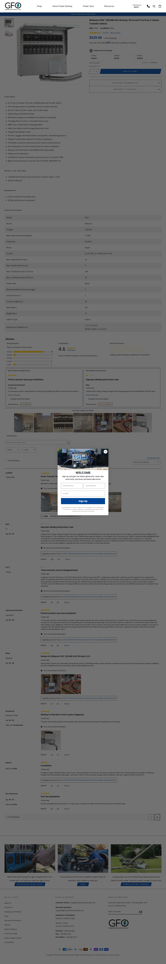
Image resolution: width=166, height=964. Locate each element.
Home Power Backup (62, 6)
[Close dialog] (106, 452)
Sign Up (83, 501)
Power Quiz (88, 6)
